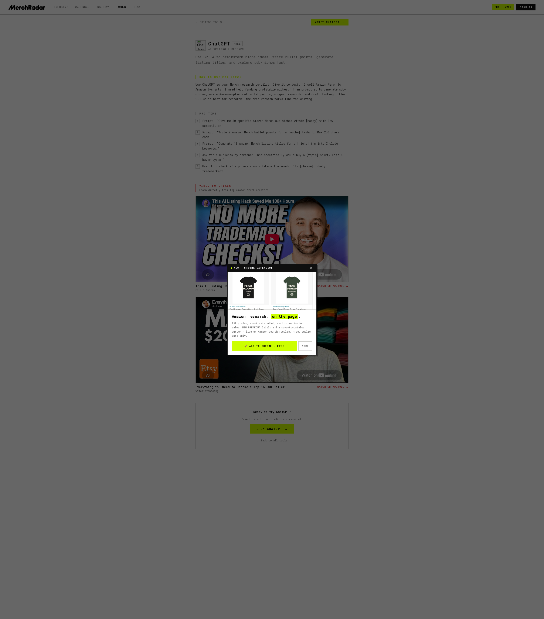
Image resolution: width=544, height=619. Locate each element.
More (305, 346)
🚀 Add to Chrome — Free (264, 346)
